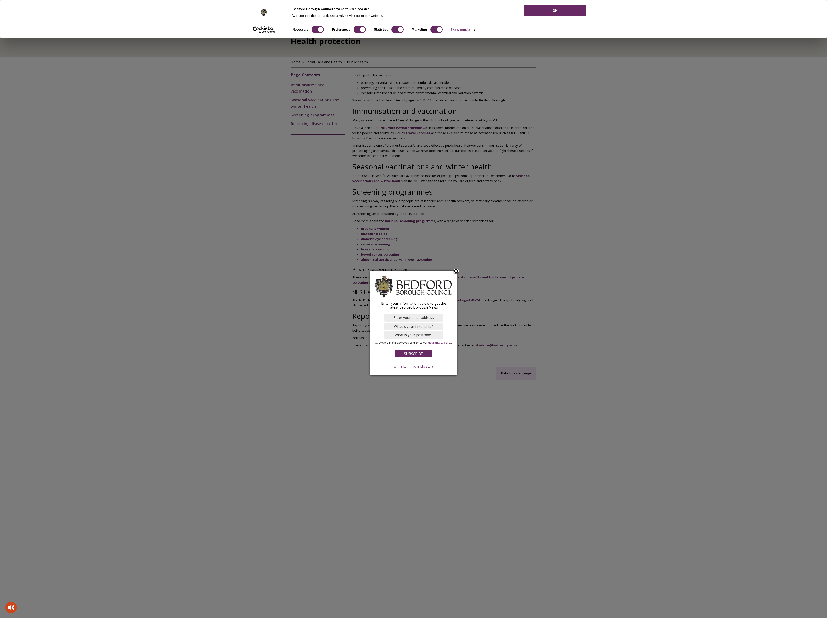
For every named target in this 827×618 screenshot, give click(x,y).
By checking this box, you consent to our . (415, 343)
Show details (460, 29)
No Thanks (399, 366)
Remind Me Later (424, 366)
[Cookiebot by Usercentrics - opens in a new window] (264, 29)
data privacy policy (439, 343)
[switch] (360, 29)
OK (555, 10)
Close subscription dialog (456, 271)
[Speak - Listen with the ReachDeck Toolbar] (11, 607)
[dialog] (413, 323)
